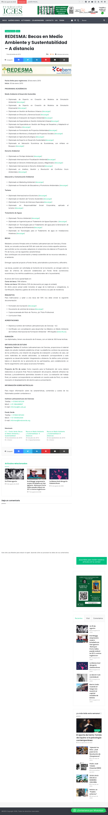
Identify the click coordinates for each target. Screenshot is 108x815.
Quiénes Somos (14, 20)
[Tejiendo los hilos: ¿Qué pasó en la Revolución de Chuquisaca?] (82, 750)
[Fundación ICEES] (18, 10)
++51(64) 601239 (17, 401)
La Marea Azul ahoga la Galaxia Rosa (58, 482)
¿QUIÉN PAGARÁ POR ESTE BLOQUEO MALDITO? (44, 2)
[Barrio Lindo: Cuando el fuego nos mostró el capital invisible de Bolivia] (82, 687)
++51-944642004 (16, 418)
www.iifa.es (61, 332)
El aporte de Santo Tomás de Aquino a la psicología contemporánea (89, 737)
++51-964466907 (16, 404)
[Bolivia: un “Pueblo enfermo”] (82, 792)
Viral (88, 618)
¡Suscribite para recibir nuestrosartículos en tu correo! (91, 561)
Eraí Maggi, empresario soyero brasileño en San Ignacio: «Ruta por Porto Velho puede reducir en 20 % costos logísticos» (36, 485)
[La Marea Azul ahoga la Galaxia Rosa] (58, 474)
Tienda (61, 20)
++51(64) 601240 (17, 415)
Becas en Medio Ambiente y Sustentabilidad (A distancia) (56, 434)
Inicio (4, 20)
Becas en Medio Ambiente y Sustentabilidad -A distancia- (35, 434)
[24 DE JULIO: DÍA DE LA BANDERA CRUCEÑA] (82, 778)
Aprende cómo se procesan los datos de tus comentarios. (50, 552)
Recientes (78, 618)
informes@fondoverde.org (20, 420)
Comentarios (98, 618)
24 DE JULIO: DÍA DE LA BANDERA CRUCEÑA (94, 779)
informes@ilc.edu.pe (18, 407)
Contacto (49, 20)
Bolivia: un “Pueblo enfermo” (93, 792)
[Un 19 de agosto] (14, 474)
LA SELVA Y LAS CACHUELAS (95, 676)
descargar (20, 102)
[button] (88, 810)
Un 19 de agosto (11, 481)
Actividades (25, 20)
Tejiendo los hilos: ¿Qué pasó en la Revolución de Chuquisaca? (95, 751)
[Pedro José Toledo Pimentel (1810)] (82, 767)
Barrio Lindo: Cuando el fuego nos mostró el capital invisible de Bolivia (94, 691)
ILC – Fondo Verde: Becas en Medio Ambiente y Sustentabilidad (13, 434)
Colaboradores (38, 20)
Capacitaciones (10, 31)
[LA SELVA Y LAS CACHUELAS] (82, 678)
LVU (56, 20)
